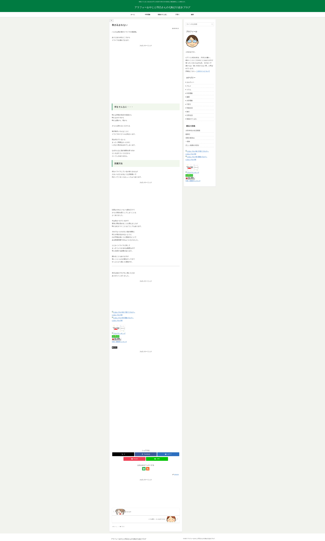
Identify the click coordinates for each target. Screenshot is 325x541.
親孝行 (188, 134)
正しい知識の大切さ (192, 145)
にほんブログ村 (117, 315)
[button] (212, 24)
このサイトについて (203, 71)
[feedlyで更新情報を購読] (143, 468)
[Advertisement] (146, 59)
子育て (115, 347)
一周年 (188, 141)
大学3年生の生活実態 (193, 130)
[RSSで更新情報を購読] (147, 468)
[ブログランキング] (118, 333)
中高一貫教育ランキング (119, 342)
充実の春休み (190, 138)
